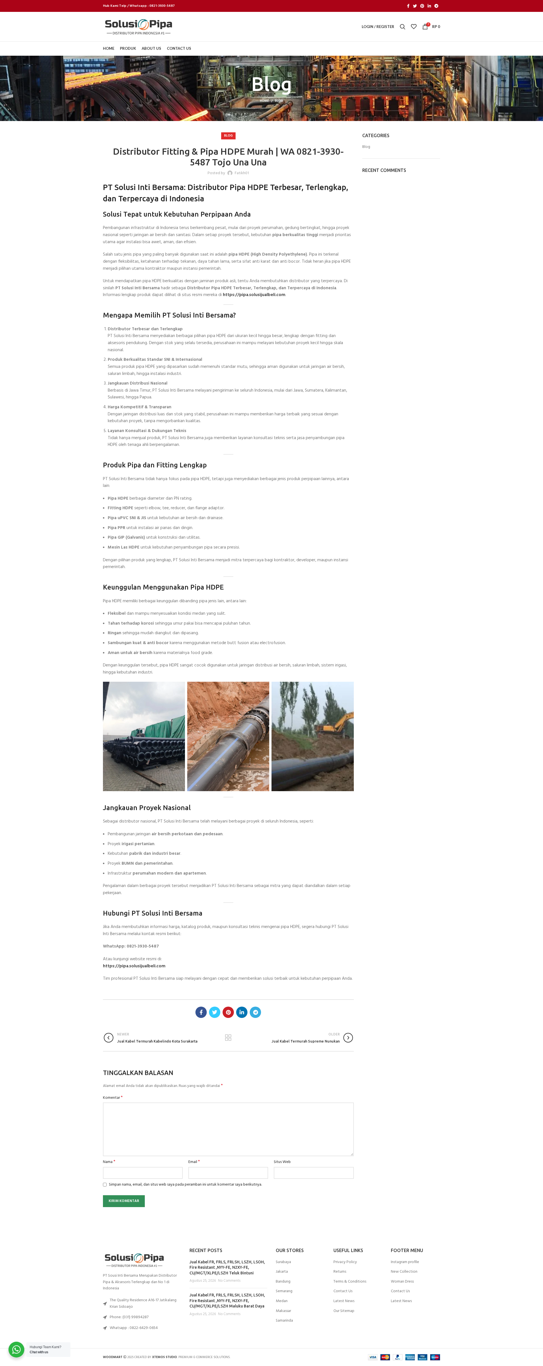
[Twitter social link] (415, 6)
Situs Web (282, 1162)
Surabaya (283, 1262)
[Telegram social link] (436, 6)
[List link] (142, 1317)
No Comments (229, 1281)
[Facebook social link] (408, 6)
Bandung (283, 1282)
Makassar (283, 1311)
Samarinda (284, 1321)
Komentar (113, 1098)
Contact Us (342, 1291)
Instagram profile (405, 1262)
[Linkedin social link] (429, 6)
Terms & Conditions (349, 1282)
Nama (109, 1162)
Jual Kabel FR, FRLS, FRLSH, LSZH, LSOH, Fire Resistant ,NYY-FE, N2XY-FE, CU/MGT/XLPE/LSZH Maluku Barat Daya (227, 1300)
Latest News (343, 1301)
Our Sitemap (343, 1311)
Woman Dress (402, 1282)
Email (194, 1162)
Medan (282, 1301)
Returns (339, 1272)
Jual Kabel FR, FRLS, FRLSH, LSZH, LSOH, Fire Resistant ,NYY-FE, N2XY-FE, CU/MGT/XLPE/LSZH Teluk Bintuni (227, 1267)
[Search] (402, 26)
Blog (279, 100)
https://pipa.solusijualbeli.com (254, 295)
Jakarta (282, 1272)
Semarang (284, 1291)
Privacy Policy (345, 1262)
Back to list (228, 1037)
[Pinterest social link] (422, 6)
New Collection (404, 1272)
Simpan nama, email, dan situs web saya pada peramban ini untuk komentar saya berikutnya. (185, 1184)
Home (264, 101)
